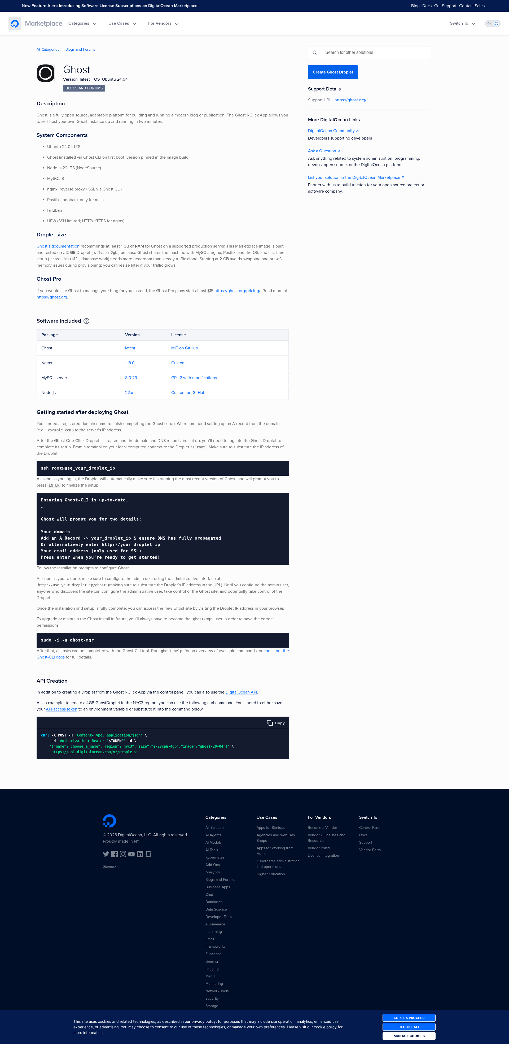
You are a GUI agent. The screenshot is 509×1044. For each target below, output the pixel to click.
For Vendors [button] (160, 23)
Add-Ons (212, 865)
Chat (209, 894)
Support (365, 842)
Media (210, 976)
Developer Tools (218, 917)
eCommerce (215, 924)
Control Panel (370, 827)
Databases (214, 902)
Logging (212, 969)
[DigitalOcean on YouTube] (131, 854)
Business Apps (217, 887)
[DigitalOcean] (14, 23)
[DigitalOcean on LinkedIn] (140, 854)
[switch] (493, 23)
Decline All (409, 1027)
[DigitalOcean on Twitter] (106, 854)
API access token (61, 709)
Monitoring (214, 983)
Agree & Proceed (409, 1018)
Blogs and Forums (80, 49)
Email (209, 939)
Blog (415, 5)
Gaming (211, 961)
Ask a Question (322, 151)
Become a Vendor (322, 827)
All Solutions (215, 827)
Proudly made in (121, 841)
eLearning (213, 931)
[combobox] (369, 52)
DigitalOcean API (241, 692)
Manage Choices (409, 1036)
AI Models (213, 842)
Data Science (216, 909)
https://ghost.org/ (350, 100)
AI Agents (213, 835)
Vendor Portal (319, 848)
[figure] (163, 738)
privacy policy (203, 1021)
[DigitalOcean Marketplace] (43, 23)
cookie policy (325, 1027)
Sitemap (109, 866)
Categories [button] (78, 23)
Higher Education (271, 874)
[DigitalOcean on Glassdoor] (148, 854)
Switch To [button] (459, 23)
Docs (427, 5)
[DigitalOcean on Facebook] (114, 854)
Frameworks (215, 946)
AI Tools (211, 850)
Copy (280, 723)
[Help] (86, 321)
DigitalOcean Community (331, 130)
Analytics (212, 872)
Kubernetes (215, 857)
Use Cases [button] (118, 23)
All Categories (48, 49)
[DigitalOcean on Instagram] (123, 854)
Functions (213, 954)
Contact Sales (472, 5)
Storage (211, 1006)
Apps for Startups (271, 827)
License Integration (323, 855)
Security (212, 998)
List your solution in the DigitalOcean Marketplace (354, 177)
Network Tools (217, 991)
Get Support (445, 5)
